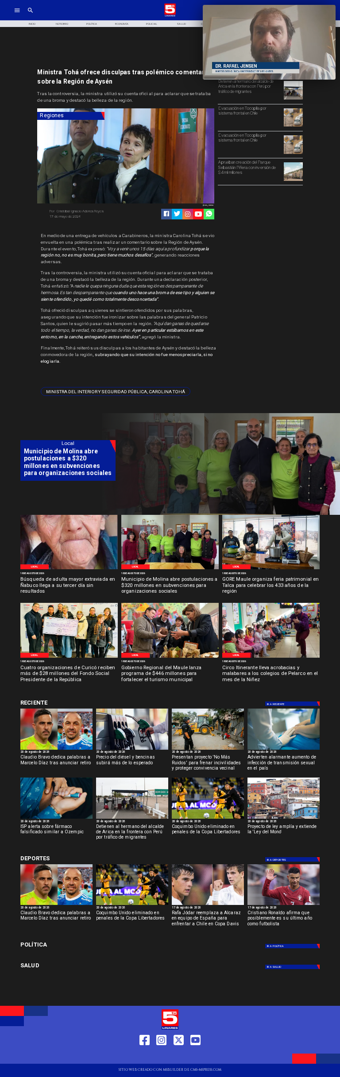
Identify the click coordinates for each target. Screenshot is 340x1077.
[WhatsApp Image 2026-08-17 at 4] (69, 657)
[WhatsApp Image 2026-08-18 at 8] (69, 568)
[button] (115, 391)
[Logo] (170, 16)
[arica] (293, 99)
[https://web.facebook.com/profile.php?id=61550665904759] (144, 1056)
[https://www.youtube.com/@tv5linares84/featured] (198, 214)
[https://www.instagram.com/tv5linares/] (187, 214)
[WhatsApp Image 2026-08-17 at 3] (271, 657)
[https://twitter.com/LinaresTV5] (179, 1056)
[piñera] (293, 180)
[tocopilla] (293, 153)
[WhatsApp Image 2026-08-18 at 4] (170, 568)
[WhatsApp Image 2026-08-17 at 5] (271, 568)
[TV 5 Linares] (30, 16)
